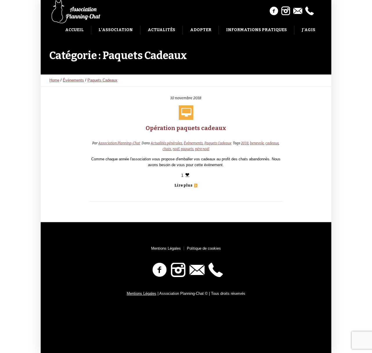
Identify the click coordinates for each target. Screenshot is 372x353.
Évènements (73, 80)
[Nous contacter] (297, 11)
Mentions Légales (166, 248)
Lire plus (183, 185)
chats (166, 149)
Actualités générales (166, 143)
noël (176, 149)
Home (54, 80)
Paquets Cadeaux (102, 80)
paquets (187, 149)
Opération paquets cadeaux (186, 128)
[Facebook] (273, 11)
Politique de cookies (204, 248)
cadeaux (272, 143)
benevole (257, 143)
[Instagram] (285, 11)
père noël (202, 149)
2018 (244, 143)
